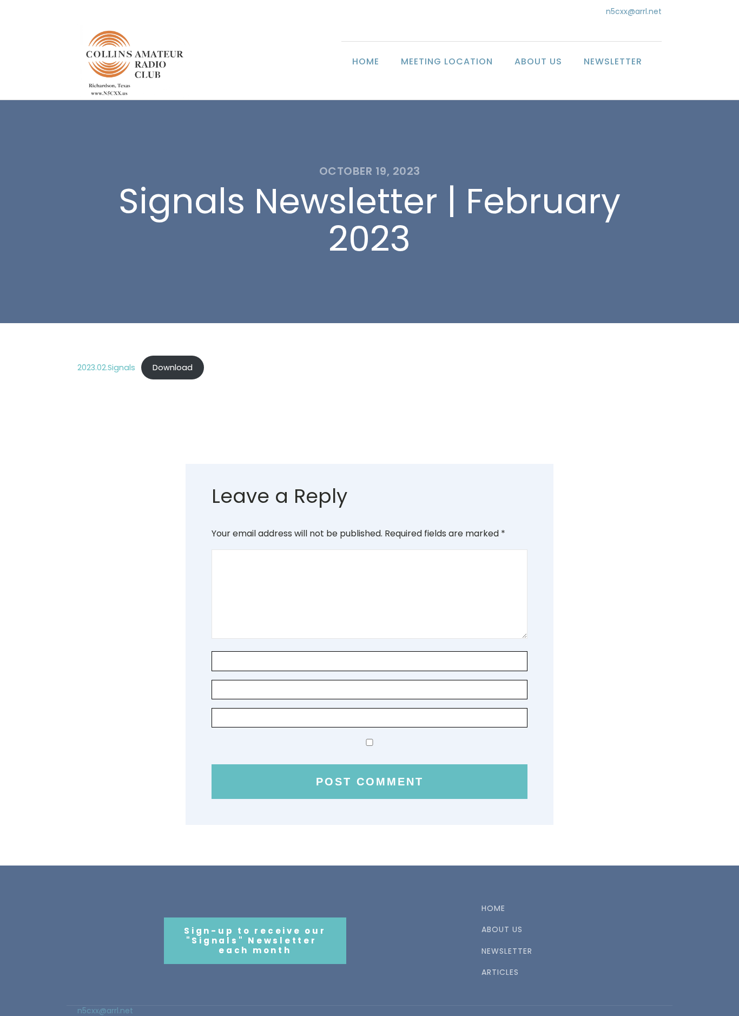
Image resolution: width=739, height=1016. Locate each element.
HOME (493, 908)
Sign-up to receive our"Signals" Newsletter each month (255, 940)
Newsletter (613, 61)
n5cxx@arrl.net (634, 11)
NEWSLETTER (506, 951)
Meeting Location (447, 61)
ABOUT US (502, 930)
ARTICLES (500, 972)
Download (173, 367)
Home (365, 61)
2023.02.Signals (106, 367)
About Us (538, 61)
